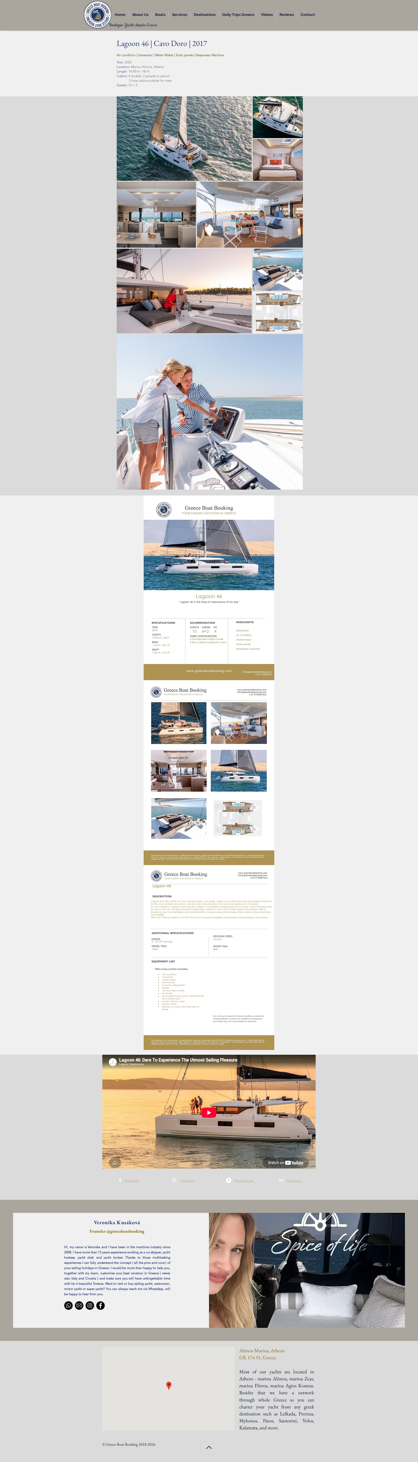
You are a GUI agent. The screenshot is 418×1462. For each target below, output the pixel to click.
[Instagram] (90, 1305)
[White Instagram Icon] (174, 1180)
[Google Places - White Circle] (228, 1180)
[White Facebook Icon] (120, 1180)
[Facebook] (100, 1305)
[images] (79, 1305)
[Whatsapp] (68, 1305)
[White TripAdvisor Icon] (281, 1180)
